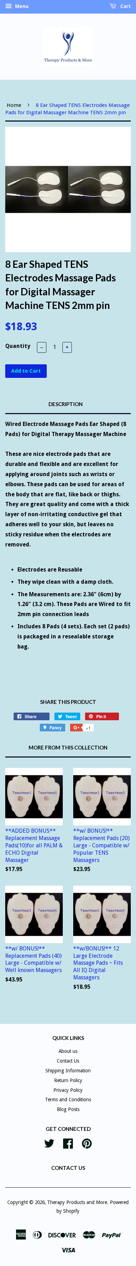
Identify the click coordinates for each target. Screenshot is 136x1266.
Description (65, 404)
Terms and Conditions (68, 1099)
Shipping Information (68, 1070)
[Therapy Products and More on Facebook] (68, 1142)
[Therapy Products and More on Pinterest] (87, 1142)
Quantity (17, 346)
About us (68, 1051)
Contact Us (68, 1061)
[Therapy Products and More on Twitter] (49, 1142)
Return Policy (68, 1080)
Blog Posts (68, 1109)
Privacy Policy (68, 1090)
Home (14, 105)
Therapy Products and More (77, 1202)
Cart (125, 6)
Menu (21, 6)
